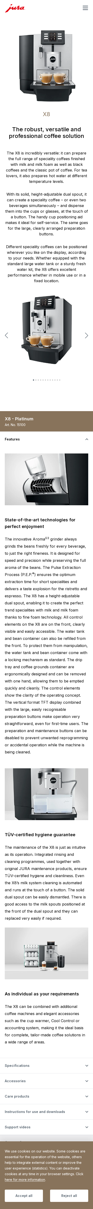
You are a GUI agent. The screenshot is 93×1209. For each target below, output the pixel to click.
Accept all (24, 1196)
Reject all (69, 1196)
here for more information (25, 1180)
